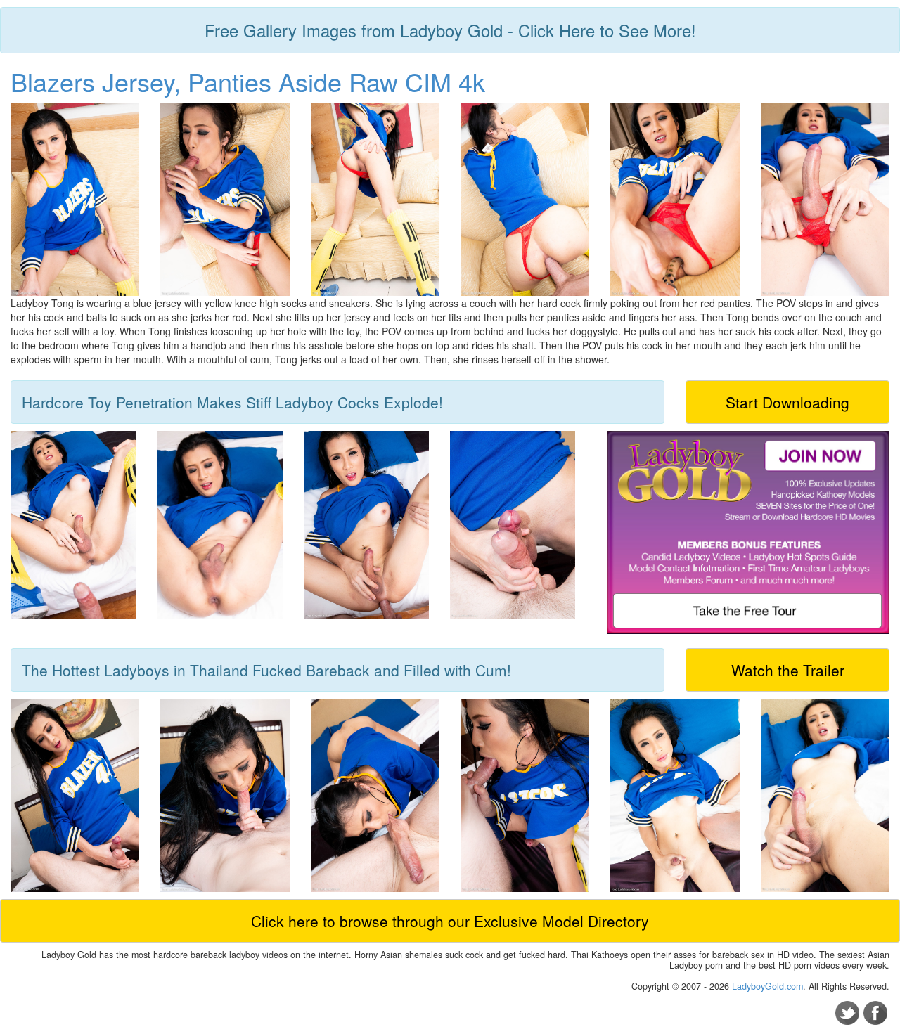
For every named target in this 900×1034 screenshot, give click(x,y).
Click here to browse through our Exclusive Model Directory (450, 920)
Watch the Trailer (787, 669)
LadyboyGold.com (767, 986)
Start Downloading (787, 402)
